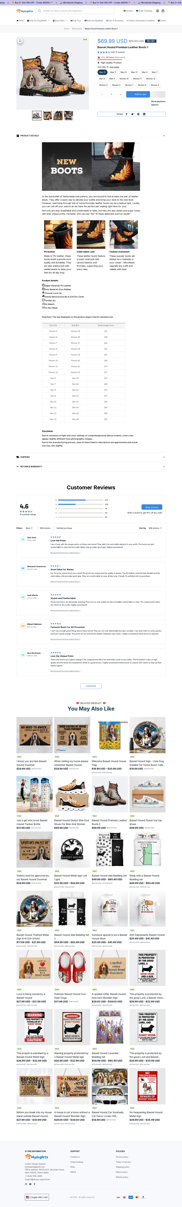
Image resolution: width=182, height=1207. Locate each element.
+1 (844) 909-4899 (33, 1176)
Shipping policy (123, 1167)
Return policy (122, 1172)
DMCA (73, 1172)
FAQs (72, 1167)
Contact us (75, 1157)
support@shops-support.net (37, 1179)
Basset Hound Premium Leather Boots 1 (65, 553)
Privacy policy (122, 1157)
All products (77, 29)
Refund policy (122, 1177)
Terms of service (123, 1162)
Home (66, 29)
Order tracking (76, 1162)
